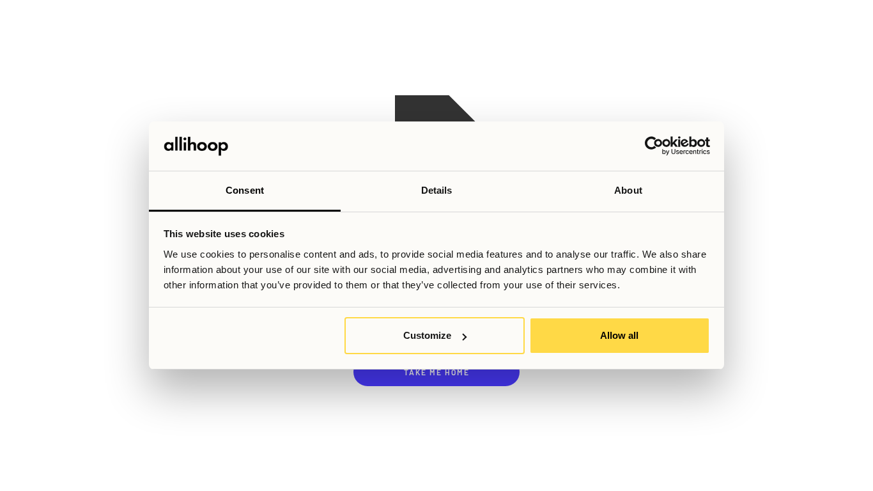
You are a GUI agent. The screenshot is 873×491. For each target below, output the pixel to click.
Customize (427, 335)
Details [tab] (436, 190)
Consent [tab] (245, 190)
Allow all (619, 335)
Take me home (437, 372)
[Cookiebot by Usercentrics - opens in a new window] (654, 146)
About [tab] (628, 190)
